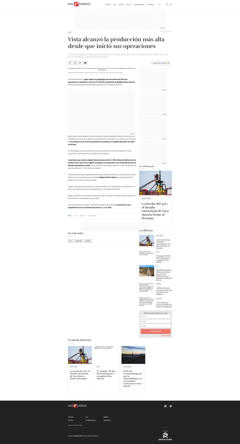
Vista (86, 79)
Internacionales (139, 4)
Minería (121, 4)
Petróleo (108, 4)
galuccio (83, 215)
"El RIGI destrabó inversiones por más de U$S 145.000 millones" (164, 291)
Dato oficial (159, 298)
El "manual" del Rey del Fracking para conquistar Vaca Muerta (163, 259)
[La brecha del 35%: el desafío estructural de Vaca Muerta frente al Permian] (155, 183)
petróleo (120, 82)
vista (69, 32)
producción (100, 79)
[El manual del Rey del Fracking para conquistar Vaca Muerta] (146, 256)
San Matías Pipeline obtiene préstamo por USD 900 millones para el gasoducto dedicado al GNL (164, 275)
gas (157, 265)
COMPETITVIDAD (146, 198)
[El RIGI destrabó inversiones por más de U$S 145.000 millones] (146, 288)
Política (128, 4)
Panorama (158, 283)
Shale (157, 251)
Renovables (150, 4)
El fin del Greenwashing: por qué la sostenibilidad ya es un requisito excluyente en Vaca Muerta (132, 378)
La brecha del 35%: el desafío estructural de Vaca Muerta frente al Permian (155, 211)
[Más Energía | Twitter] (171, 4)
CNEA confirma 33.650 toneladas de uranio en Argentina (164, 305)
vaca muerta (92, 215)
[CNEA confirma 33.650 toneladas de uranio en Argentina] (146, 302)
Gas (115, 4)
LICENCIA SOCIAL (127, 366)
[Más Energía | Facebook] (167, 4)
